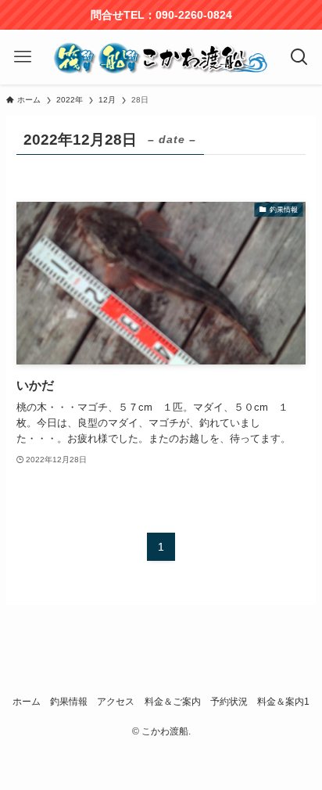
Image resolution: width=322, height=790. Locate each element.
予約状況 (229, 701)
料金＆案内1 (283, 701)
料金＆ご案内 (173, 701)
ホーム (27, 701)
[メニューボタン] (23, 57)
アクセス (115, 701)
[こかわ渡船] (161, 57)
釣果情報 (69, 701)
